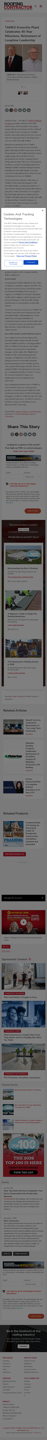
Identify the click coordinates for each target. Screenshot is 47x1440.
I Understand (31, 262)
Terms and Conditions (28, 242)
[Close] (42, 210)
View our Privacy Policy (26, 256)
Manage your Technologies (13, 263)
